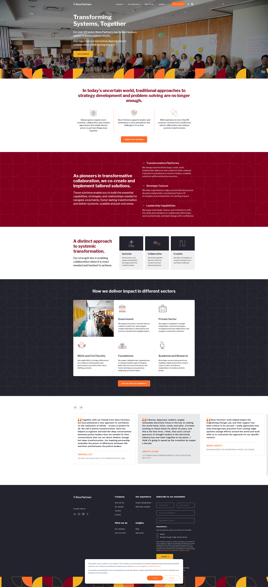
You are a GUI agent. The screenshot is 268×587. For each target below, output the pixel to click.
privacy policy (137, 566)
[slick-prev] (75, 407)
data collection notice (152, 566)
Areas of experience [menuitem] (143, 503)
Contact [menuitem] (118, 515)
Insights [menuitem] (162, 4)
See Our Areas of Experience (134, 383)
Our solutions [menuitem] (120, 529)
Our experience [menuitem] (134, 4)
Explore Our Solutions (134, 139)
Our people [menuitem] (119, 507)
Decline (171, 578)
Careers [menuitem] (118, 511)
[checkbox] (175, 535)
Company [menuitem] (119, 4)
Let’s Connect (83, 54)
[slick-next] (81, 407)
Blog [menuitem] (137, 529)
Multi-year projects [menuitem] (143, 507)
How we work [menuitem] (120, 533)
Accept (155, 578)
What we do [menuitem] (149, 4)
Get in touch (178, 4)
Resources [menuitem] (140, 533)
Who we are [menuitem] (119, 503)
